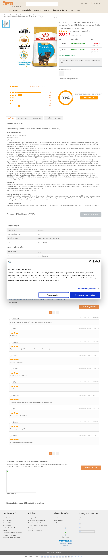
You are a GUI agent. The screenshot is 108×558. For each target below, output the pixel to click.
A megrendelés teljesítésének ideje (12, 532)
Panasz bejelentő (58, 520)
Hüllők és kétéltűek (59, 10)
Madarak (37, 10)
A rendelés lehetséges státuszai (36, 520)
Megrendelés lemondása (35, 530)
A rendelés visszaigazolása (35, 523)
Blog (78, 10)
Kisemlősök (26, 10)
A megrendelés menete (34, 518)
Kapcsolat (81, 520)
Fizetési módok (7, 523)
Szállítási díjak (6, 530)
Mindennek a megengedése (85, 295)
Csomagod (31, 528)
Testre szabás (52, 295)
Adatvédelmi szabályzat (9, 518)
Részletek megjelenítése (87, 289)
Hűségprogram (7, 525)
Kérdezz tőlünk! (91, 214)
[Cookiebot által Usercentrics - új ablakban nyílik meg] (90, 261)
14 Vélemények (74, 31)
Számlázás (56, 523)
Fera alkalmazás (7, 520)
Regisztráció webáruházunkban (11, 537)
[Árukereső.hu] (66, 535)
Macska (16, 10)
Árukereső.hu (65, 537)
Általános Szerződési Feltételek (11, 528)
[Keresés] (56, 4)
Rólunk (81, 518)
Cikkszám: (77, 28)
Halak (46, 10)
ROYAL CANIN (68, 28)
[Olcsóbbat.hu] (65, 541)
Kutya (7, 10)
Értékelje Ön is (86, 31)
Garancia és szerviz (58, 518)
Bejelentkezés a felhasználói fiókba (37, 525)
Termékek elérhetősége (9, 535)
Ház (71, 10)
